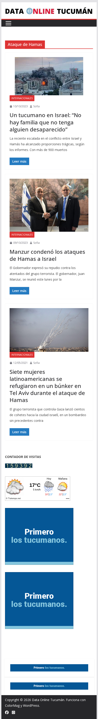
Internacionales (22, 98)
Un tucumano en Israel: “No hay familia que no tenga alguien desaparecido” (45, 122)
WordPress (31, 705)
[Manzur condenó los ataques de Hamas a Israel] (49, 205)
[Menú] (8, 23)
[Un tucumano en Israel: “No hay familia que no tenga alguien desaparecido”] (49, 76)
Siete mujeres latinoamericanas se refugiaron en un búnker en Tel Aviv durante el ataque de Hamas (47, 386)
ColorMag (12, 705)
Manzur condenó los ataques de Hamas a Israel (47, 255)
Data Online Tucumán (48, 700)
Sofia (36, 106)
